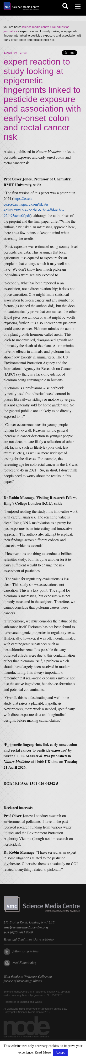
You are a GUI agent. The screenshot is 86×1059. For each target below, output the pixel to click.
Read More (43, 1052)
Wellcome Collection (38, 976)
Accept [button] (60, 1052)
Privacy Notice (44, 939)
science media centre (35, 27)
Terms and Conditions (18, 939)
